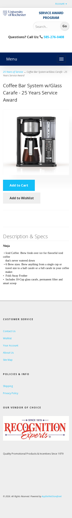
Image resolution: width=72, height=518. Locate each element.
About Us (8, 352)
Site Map (8, 360)
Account (60, 3)
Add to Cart (19, 185)
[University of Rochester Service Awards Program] (15, 13)
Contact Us (9, 331)
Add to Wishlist (22, 198)
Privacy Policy (10, 393)
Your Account (10, 345)
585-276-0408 (53, 37)
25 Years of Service (13, 72)
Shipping (8, 386)
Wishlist (7, 338)
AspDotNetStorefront (52, 496)
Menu (11, 59)
